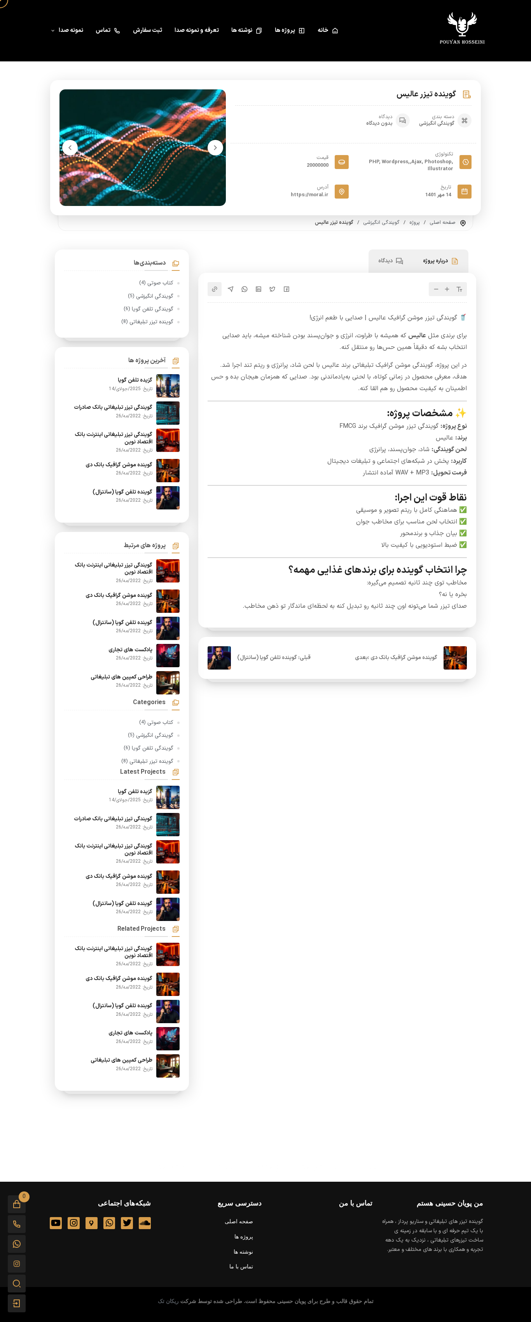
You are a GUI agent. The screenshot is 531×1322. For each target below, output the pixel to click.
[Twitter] (127, 1223)
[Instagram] (74, 1223)
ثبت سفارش (147, 30)
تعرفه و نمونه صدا (197, 30)
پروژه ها (285, 30)
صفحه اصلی (443, 223)
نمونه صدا (71, 30)
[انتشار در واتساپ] (245, 289)
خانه (323, 30)
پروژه (414, 223)
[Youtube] (56, 1223)
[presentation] (215, 147)
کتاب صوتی (156, 283)
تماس (103, 30)
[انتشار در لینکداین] (259, 289)
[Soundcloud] (145, 1223)
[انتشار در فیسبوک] (286, 289)
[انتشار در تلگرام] (231, 289)
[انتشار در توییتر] (272, 289)
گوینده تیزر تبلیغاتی (147, 322)
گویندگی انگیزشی (436, 123)
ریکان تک (168, 1301)
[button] (17, 1204)
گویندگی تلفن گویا (148, 309)
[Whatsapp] (109, 1223)
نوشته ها (241, 30)
